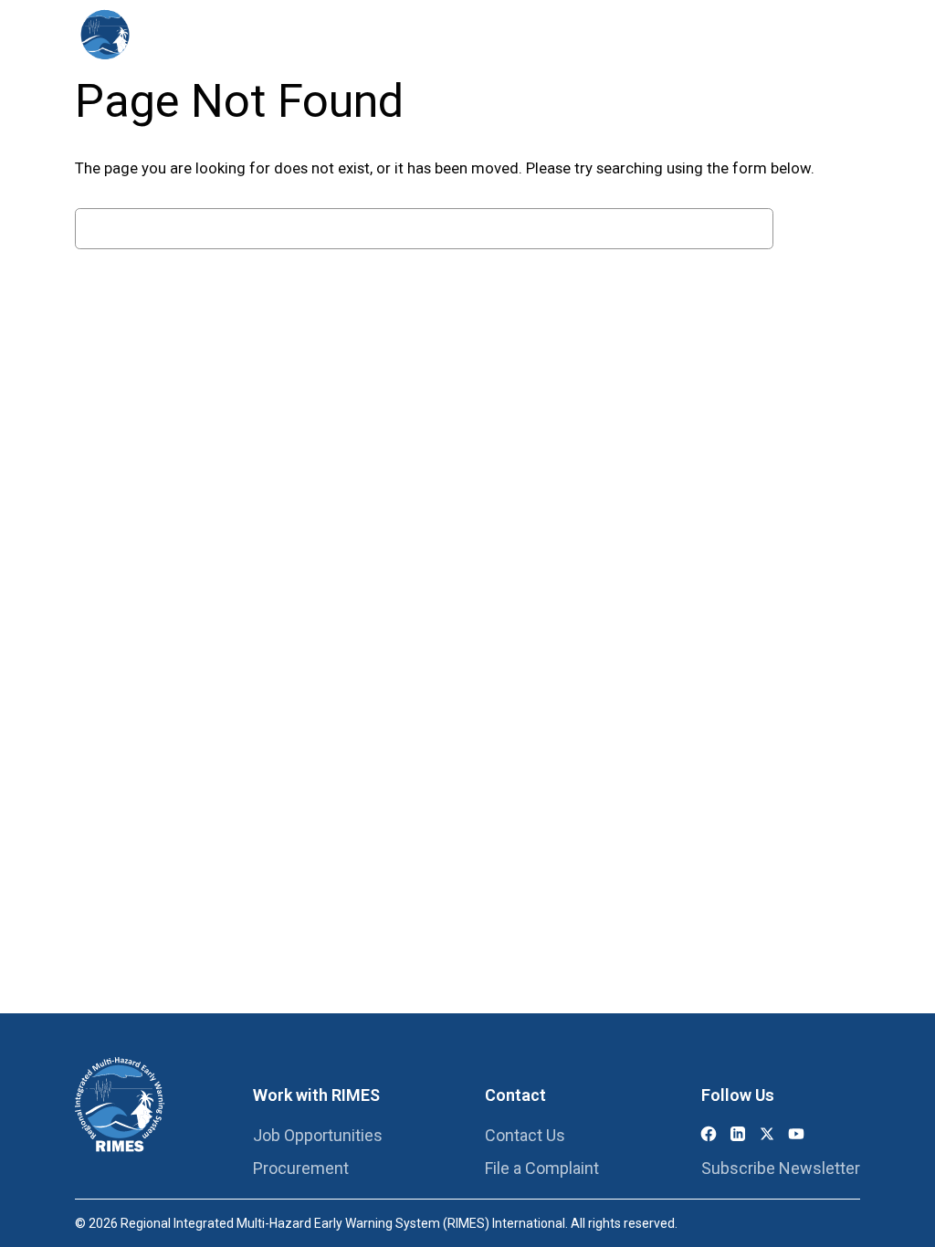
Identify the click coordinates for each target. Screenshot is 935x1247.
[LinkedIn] (737, 1133)
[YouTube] (796, 1133)
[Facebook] (708, 1133)
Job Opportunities (318, 1135)
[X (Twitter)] (767, 1133)
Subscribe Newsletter (780, 1168)
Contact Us (525, 1135)
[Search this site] (832, 36)
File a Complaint (542, 1168)
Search (821, 228)
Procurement (301, 1168)
